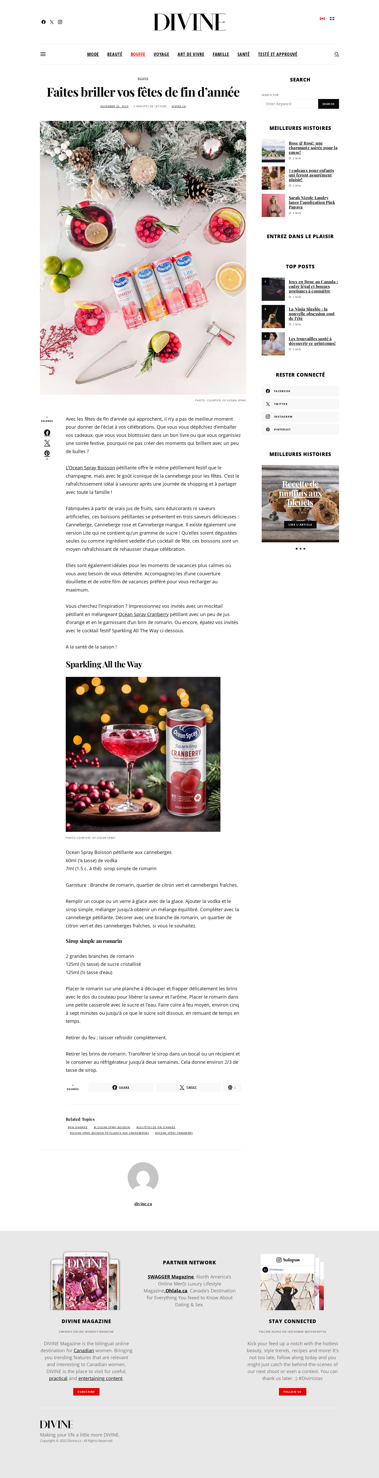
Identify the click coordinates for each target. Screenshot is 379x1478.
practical (58, 1378)
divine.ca (179, 106)
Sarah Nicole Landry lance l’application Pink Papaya (312, 202)
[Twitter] (51, 22)
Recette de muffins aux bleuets (300, 493)
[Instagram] (60, 22)
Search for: (270, 95)
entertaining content (100, 1378)
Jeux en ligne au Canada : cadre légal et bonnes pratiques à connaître (313, 286)
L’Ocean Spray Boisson (90, 467)
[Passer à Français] (332, 18)
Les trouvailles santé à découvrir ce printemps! (312, 341)
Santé (243, 54)
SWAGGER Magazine (171, 1277)
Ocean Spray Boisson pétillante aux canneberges (110, 1133)
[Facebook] (43, 22)
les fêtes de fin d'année (156, 1127)
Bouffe (138, 54)
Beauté (114, 54)
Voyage (161, 54)
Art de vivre (191, 54)
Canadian (84, 1350)
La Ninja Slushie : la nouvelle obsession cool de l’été (312, 313)
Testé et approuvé (278, 54)
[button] (297, 549)
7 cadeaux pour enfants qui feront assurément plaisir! (311, 175)
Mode (93, 54)
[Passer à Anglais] (322, 18)
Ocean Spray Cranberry (144, 614)
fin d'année (79, 1127)
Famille (221, 54)
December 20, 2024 (114, 106)
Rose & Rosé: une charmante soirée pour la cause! (313, 147)
